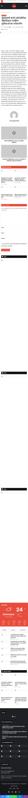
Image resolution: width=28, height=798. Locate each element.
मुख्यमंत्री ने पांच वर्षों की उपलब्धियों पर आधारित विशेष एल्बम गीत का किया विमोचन (7, 180)
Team (18, 788)
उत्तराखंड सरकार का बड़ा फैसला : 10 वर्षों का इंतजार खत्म (7, 196)
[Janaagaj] (14, 6)
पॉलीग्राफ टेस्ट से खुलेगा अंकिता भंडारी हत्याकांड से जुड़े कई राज (17, 649)
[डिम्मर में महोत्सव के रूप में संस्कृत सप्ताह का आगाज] (21, 189)
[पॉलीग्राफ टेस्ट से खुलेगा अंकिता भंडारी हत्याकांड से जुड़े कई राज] (5, 650)
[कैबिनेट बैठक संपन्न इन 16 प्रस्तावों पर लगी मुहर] (5, 657)
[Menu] (2, 6)
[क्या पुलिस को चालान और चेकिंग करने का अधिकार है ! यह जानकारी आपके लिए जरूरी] (5, 643)
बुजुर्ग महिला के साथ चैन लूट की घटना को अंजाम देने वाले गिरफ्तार (18, 662)
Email (2, 232)
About (14, 788)
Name (3, 227)
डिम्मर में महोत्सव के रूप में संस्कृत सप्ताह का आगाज (21, 195)
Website (3, 238)
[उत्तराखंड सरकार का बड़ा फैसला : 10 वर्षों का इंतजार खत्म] (7, 189)
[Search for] (26, 6)
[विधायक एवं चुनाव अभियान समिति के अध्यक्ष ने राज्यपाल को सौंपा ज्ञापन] (23, 758)
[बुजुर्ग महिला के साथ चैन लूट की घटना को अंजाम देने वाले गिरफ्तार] (5, 663)
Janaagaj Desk (6, 27)
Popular (4, 630)
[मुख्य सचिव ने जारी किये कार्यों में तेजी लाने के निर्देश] (23, 752)
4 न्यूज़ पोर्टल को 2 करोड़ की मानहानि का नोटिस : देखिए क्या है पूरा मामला (18, 636)
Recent (13, 630)
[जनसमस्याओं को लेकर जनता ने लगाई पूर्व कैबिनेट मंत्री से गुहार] (5, 758)
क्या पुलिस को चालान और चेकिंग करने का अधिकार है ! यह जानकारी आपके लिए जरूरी (18, 643)
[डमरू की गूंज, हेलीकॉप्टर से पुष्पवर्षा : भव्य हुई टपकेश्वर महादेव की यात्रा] (21, 173)
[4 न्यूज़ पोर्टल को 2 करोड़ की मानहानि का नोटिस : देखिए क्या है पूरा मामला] (5, 636)
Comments (22, 630)
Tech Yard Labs (14, 786)
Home (3, 12)
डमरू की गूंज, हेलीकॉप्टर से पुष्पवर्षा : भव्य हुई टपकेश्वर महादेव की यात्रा (20, 179)
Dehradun (8, 12)
